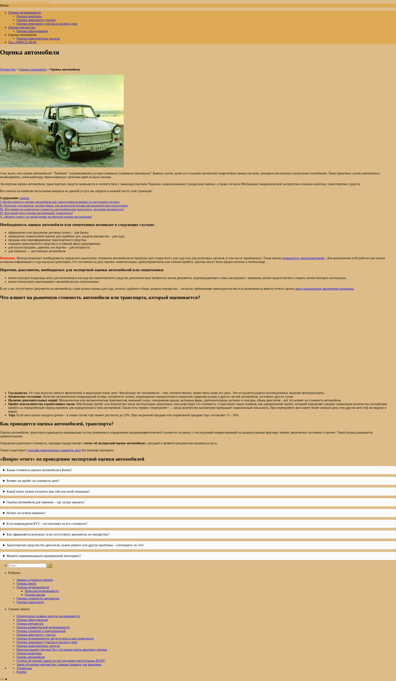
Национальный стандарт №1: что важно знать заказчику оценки (61, 649)
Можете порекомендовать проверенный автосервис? (44, 556)
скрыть (24, 198)
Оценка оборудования (32, 31)
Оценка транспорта (32, 69)
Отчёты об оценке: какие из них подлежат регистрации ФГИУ (60, 660)
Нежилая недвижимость (42, 591)
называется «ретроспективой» (304, 258)
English (21, 672)
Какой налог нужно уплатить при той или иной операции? (48, 491)
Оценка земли (26, 583)
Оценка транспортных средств (38, 38)
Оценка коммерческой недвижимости (43, 627)
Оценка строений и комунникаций (41, 631)
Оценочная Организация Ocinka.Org (25, 2)
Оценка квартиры (29, 16)
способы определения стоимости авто (54, 450)
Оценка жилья (35, 594)
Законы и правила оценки (34, 580)
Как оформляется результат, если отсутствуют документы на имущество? (58, 534)
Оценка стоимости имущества (37, 598)
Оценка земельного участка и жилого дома (46, 23)
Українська (24, 668)
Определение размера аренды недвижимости (48, 616)
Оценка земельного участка (35, 20)
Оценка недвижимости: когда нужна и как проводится (54, 638)
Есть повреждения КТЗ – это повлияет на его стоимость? (47, 523)
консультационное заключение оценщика (325, 288)
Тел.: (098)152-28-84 (22, 42)
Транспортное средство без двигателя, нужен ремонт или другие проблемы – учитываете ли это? (75, 545)
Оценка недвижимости (24, 12)
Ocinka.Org (7, 69)
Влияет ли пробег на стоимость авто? (33, 480)
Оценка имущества (21, 27)
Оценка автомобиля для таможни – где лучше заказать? (46, 502)
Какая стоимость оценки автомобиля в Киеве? (39, 470)
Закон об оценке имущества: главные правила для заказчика (58, 664)
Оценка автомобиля (30, 657)
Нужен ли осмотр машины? (26, 513)
